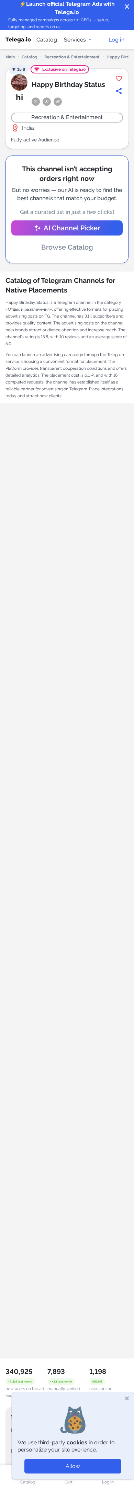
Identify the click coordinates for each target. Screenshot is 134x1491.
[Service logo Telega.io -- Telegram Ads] (18, 40)
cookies (77, 1442)
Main (10, 57)
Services (75, 39)
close (127, 7)
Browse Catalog (67, 247)
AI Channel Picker (72, 228)
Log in (116, 39)
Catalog (46, 39)
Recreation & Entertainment (72, 57)
